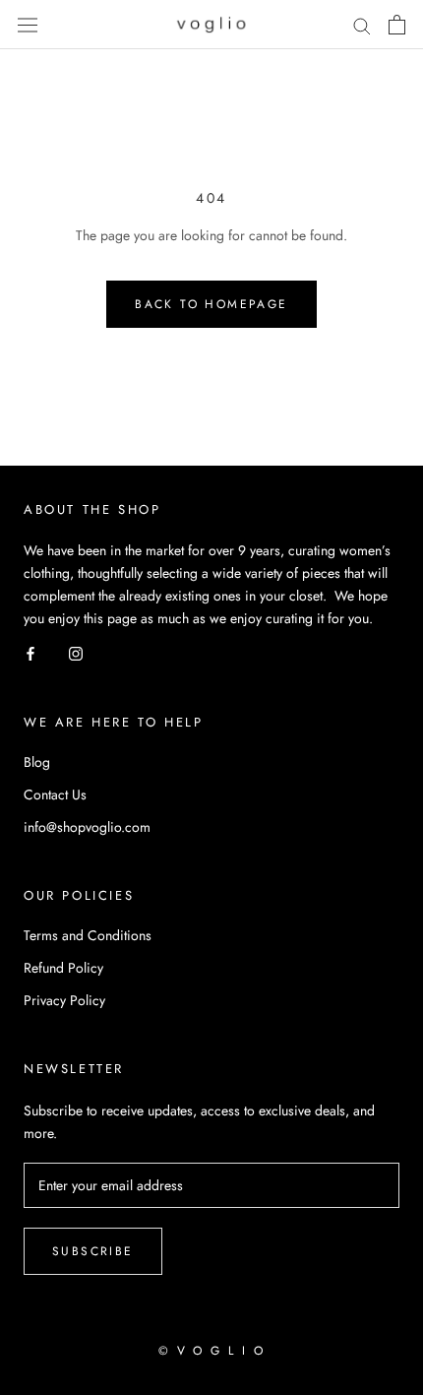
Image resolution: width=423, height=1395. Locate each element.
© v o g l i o (211, 1351)
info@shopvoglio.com (87, 827)
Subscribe (93, 1251)
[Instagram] (76, 652)
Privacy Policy (64, 1000)
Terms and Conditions (87, 935)
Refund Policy (63, 968)
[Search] (362, 25)
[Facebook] (30, 652)
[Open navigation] (27, 24)
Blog (37, 762)
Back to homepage (211, 304)
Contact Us (55, 794)
